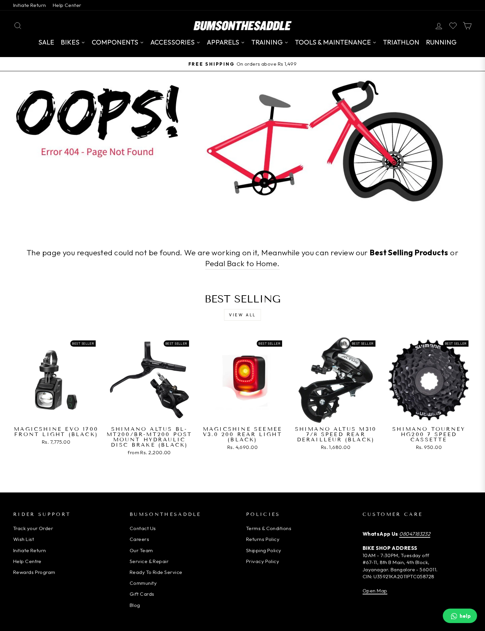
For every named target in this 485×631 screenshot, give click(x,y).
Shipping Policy (263, 550)
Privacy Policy (262, 561)
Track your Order (33, 528)
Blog (135, 605)
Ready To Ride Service (156, 572)
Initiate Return (29, 5)
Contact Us (143, 528)
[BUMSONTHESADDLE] (242, 25)
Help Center (67, 5)
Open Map (375, 590)
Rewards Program (34, 572)
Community (143, 583)
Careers (139, 539)
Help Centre (27, 561)
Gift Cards (142, 594)
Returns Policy (262, 539)
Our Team (141, 550)
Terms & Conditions (268, 528)
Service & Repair (149, 561)
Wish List (23, 539)
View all (242, 314)
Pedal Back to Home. (242, 263)
